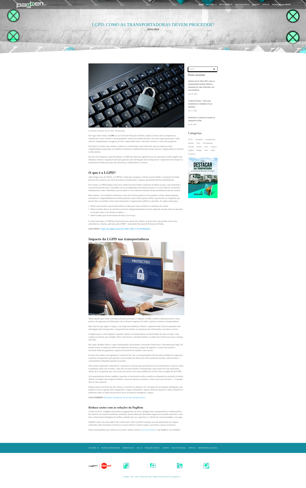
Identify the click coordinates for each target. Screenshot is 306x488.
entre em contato (148, 430)
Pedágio (199, 150)
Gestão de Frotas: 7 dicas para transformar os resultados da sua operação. (200, 104)
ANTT (190, 139)
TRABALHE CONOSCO (152, 448)
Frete (206, 147)
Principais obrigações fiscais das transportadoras (124, 397)
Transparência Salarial (207, 448)
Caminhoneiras (210, 139)
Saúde (213, 150)
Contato (256, 4)
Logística (213, 147)
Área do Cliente (225, 4)
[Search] (214, 69)
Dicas (198, 143)
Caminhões (199, 139)
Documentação (120, 131)
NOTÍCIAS (265, 4)
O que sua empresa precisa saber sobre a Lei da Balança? (125, 229)
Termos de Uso (128, 448)
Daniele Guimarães (97, 131)
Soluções (210, 4)
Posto (206, 150)
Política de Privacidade (110, 448)
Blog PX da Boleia (242, 4)
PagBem (191, 150)
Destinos (191, 143)
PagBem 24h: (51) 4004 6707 (281, 4)
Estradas (191, 147)
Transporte (191, 154)
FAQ (138, 448)
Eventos (199, 147)
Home (201, 4)
